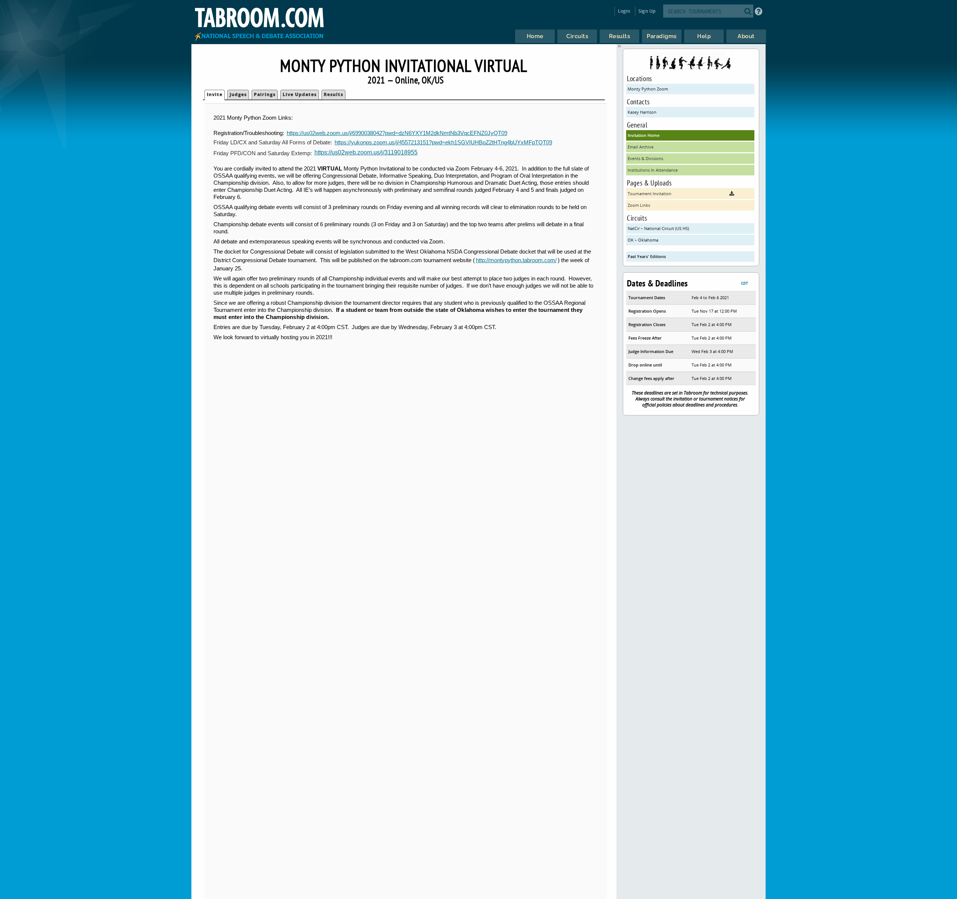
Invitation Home (643, 135)
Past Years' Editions (647, 256)
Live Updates (300, 94)
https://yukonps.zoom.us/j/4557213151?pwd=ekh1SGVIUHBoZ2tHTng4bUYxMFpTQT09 (443, 142)
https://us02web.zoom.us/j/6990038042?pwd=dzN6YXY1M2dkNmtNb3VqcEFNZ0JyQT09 (397, 133)
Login (624, 11)
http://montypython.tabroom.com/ (516, 260)
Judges (238, 94)
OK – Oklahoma (643, 240)
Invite (214, 94)
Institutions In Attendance (653, 170)
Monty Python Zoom (648, 89)
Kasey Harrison (642, 112)
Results (333, 94)
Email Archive (640, 147)
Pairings (265, 94)
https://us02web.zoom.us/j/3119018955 (366, 152)
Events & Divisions (645, 158)
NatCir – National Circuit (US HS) (658, 228)
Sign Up (646, 11)
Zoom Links (639, 205)
